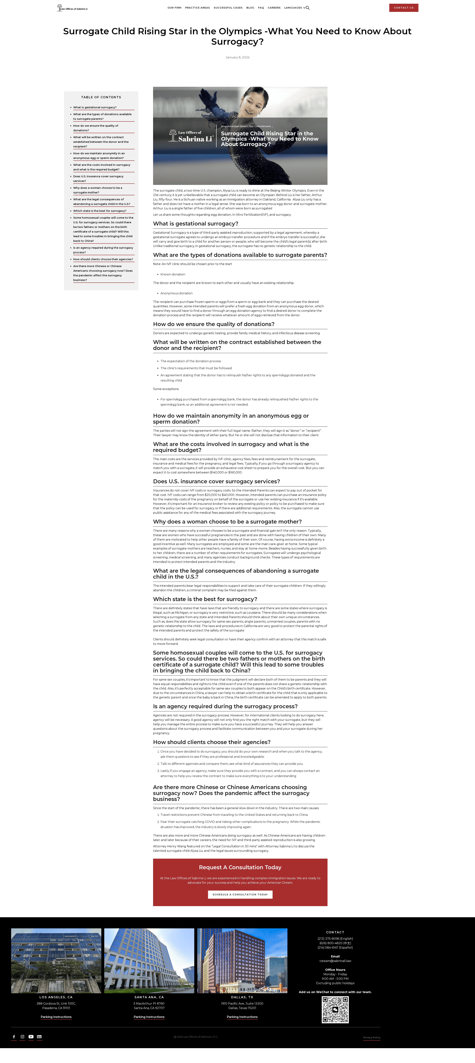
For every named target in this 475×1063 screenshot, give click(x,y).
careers (274, 7)
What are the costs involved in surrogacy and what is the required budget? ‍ (101, 167)
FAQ (261, 7)
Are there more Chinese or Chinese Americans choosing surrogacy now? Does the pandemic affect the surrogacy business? (103, 273)
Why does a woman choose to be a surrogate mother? (97, 190)
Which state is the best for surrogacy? (99, 211)
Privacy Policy (371, 1037)
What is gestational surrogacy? (95, 107)
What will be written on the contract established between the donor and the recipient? (101, 142)
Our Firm (174, 7)
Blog (250, 7)
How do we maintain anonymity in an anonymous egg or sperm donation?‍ (99, 156)
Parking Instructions (56, 1017)
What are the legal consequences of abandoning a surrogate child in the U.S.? (101, 202)
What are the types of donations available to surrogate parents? (102, 117)
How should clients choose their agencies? (103, 259)
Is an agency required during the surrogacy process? (103, 250)
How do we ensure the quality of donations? (95, 128)
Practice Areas (197, 7)
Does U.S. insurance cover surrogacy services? (98, 179)
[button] (293, 8)
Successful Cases (228, 7)
